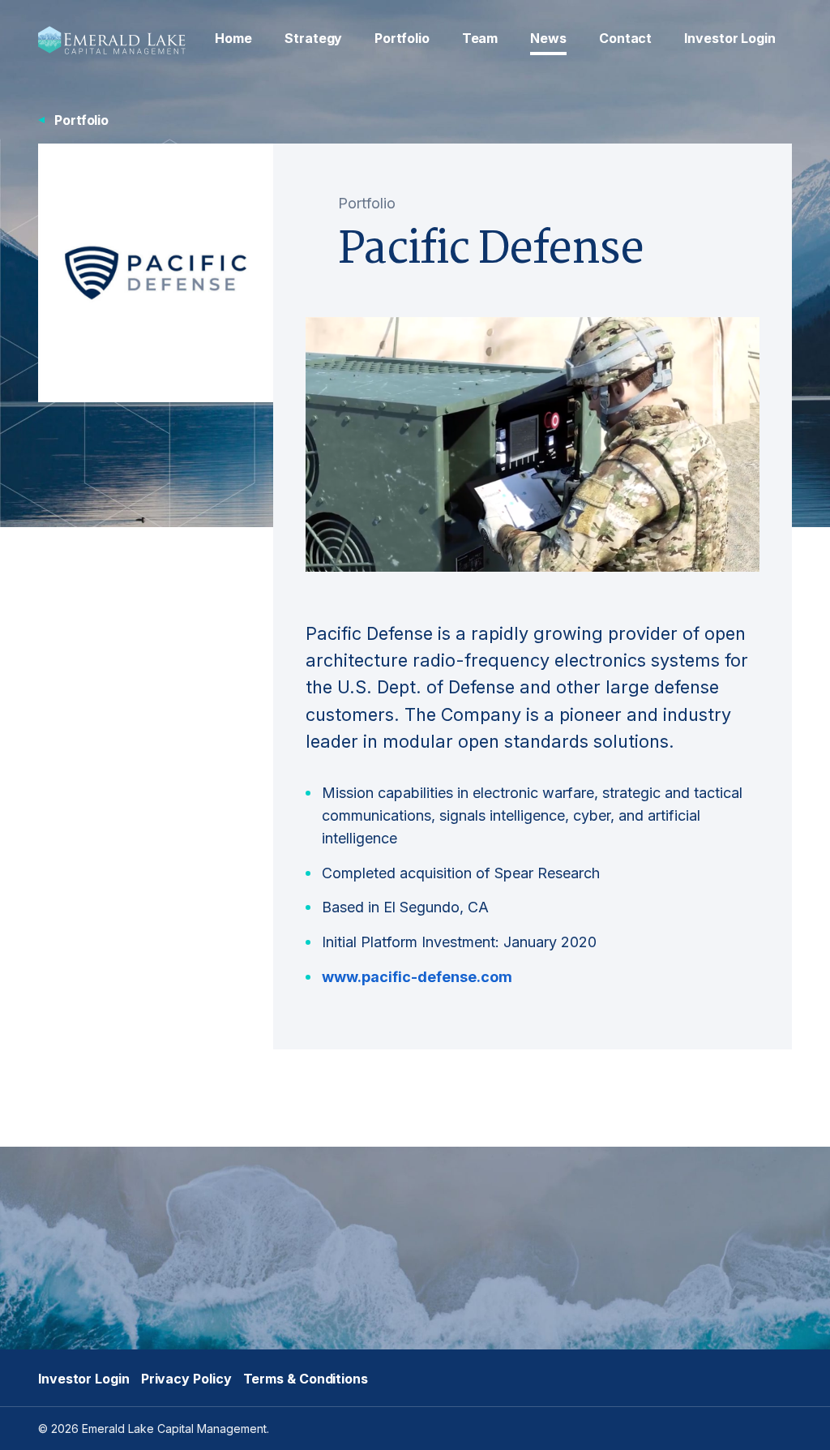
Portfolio (401, 38)
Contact (625, 38)
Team (480, 38)
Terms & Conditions (305, 1379)
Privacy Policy (186, 1379)
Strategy (313, 38)
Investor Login (730, 38)
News (548, 38)
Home (233, 38)
